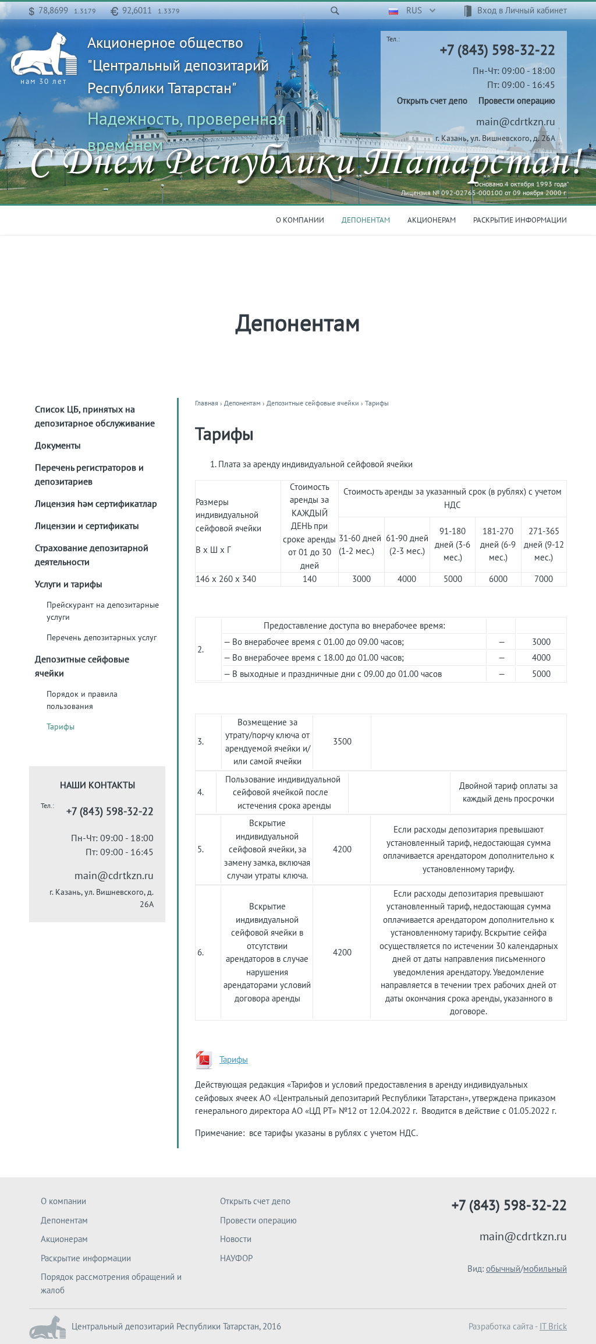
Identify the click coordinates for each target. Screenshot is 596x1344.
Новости (235, 1238)
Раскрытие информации (520, 220)
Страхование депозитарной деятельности (91, 554)
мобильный (545, 1268)
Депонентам (366, 220)
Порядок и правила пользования (82, 700)
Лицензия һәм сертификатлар (96, 503)
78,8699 (67, 10)
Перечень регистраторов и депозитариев (89, 474)
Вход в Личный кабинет (522, 10)
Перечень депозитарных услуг (102, 637)
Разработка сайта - (518, 1326)
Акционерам (431, 220)
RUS (413, 10)
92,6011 (151, 10)
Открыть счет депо (432, 100)
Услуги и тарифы (68, 584)
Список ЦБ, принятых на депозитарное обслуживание (95, 416)
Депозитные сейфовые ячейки (82, 666)
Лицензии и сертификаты (87, 525)
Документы (58, 445)
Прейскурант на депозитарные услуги (103, 610)
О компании (300, 220)
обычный (503, 1268)
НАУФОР (236, 1258)
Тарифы (60, 726)
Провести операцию (516, 100)
